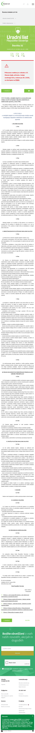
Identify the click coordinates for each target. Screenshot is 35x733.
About (26, 704)
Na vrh (27, 620)
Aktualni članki (4, 704)
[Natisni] (29, 91)
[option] (17, 45)
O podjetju (21, 704)
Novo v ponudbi (4, 694)
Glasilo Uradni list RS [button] (8, 18)
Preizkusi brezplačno (23, 695)
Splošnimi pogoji (17, 669)
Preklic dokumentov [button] (8, 23)
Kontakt (21, 706)
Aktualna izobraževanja (24, 683)
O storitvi (21, 694)
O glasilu (3, 684)
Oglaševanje (21, 710)
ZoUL (11, 75)
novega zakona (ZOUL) (16, 719)
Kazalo (7, 91)
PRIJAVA (17, 653)
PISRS (17, 80)
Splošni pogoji (22, 712)
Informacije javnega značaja (25, 708)
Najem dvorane (22, 686)
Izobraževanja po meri (24, 685)
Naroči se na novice (5, 706)
